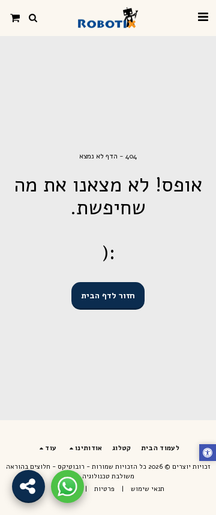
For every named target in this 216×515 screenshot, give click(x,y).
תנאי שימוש (147, 488)
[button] (203, 17)
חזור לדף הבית (108, 295)
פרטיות (104, 488)
